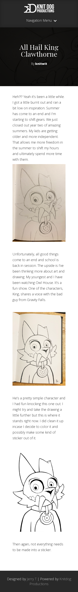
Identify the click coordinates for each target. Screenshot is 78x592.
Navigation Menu (39, 21)
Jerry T (32, 579)
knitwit (41, 64)
